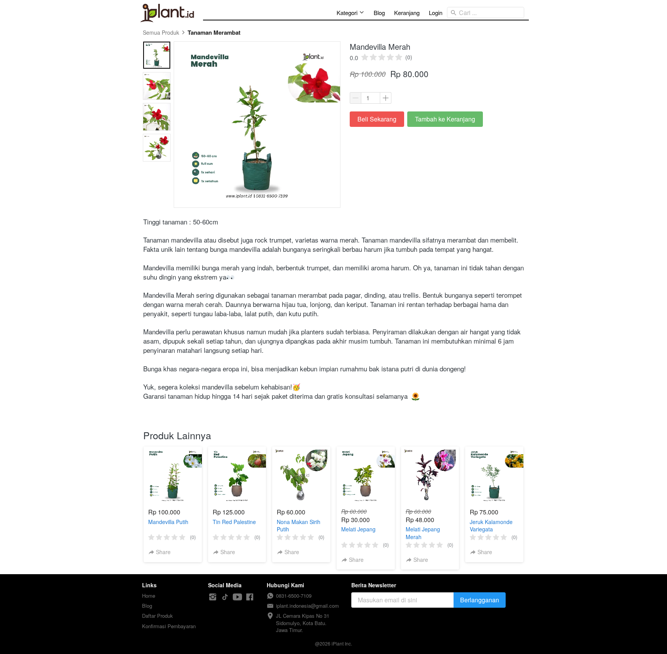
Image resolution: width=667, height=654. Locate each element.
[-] (212, 597)
